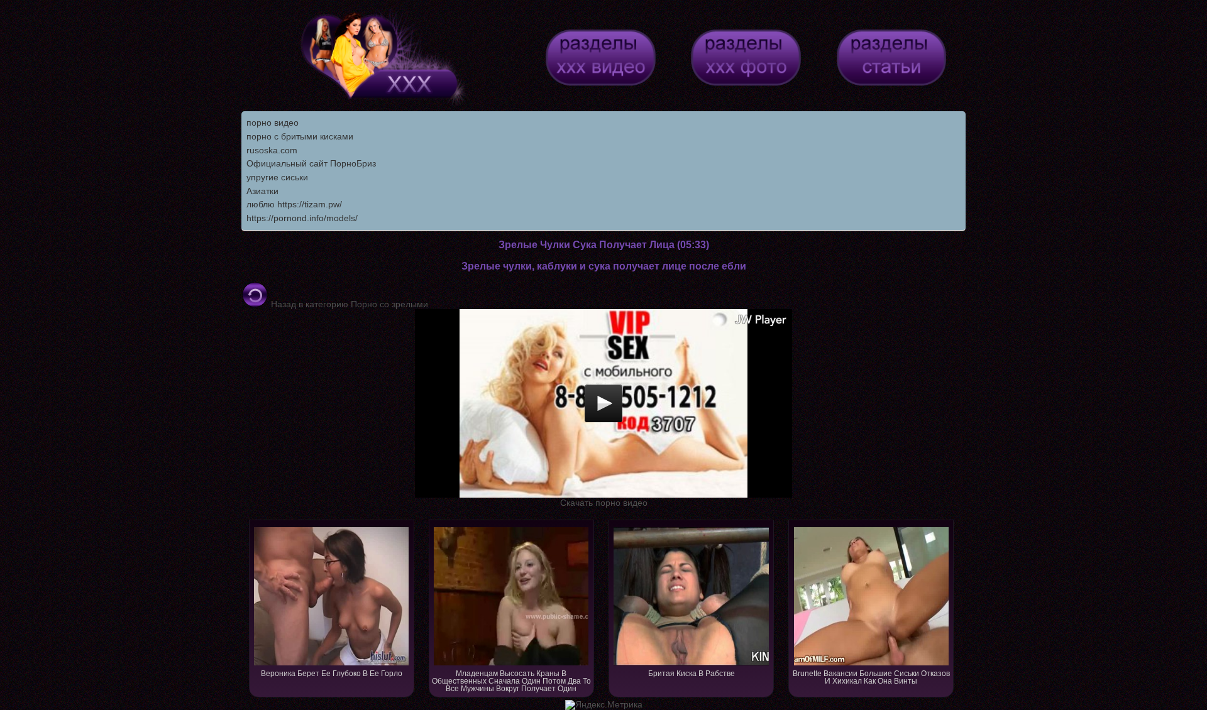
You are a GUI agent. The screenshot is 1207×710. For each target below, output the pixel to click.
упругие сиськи (277, 177)
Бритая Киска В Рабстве (691, 673)
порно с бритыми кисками (299, 136)
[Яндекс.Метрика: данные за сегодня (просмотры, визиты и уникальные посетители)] (603, 705)
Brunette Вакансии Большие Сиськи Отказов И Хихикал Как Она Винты (871, 677)
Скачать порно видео (604, 503)
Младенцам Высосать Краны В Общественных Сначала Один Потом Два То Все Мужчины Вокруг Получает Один (511, 681)
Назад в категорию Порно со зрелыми (348, 304)
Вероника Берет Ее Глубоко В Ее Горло (331, 673)
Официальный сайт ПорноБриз (311, 163)
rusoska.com (271, 150)
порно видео (272, 122)
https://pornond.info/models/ (302, 218)
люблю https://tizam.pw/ (294, 204)
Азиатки (262, 191)
